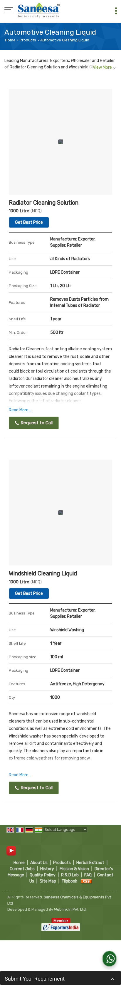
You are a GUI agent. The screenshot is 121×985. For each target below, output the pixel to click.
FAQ (88, 875)
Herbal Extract (90, 862)
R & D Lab (70, 875)
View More (102, 67)
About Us (39, 862)
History (47, 868)
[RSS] (86, 881)
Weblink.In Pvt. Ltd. (70, 909)
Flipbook (69, 881)
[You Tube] (11, 850)
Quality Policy (43, 875)
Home (10, 40)
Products (28, 40)
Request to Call (36, 422)
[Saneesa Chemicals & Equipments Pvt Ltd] (39, 10)
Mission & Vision (74, 868)
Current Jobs (22, 868)
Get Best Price (29, 222)
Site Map (48, 881)
